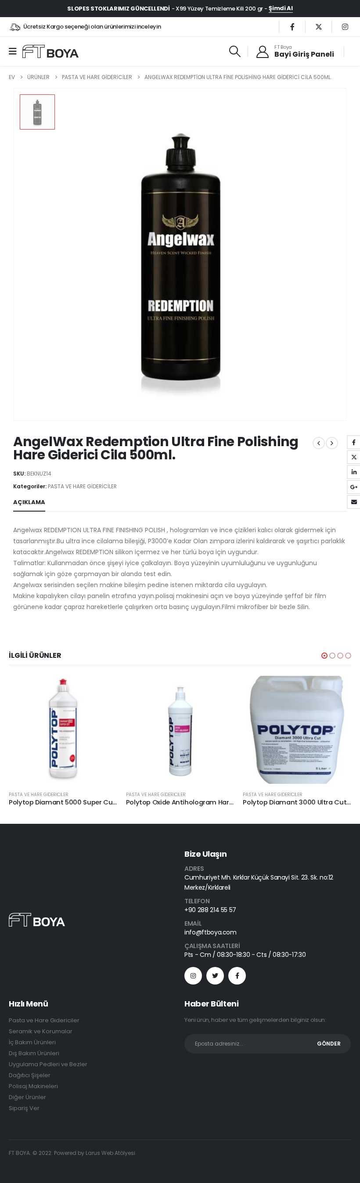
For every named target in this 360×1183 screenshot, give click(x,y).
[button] (324, 655)
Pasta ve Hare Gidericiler (44, 1020)
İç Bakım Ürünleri (32, 1042)
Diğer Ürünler (27, 1097)
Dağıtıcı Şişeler (29, 1075)
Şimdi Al (280, 8)
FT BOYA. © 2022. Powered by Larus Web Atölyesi (72, 1153)
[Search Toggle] (234, 51)
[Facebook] (292, 27)
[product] (63, 730)
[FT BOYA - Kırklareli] (50, 51)
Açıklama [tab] (29, 502)
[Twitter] (319, 27)
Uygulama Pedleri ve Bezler (48, 1064)
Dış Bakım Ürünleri (34, 1053)
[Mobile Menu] (15, 51)
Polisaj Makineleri (33, 1086)
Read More (103, 690)
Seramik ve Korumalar (40, 1031)
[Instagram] (345, 27)
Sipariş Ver (24, 1108)
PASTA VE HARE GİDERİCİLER (82, 486)
